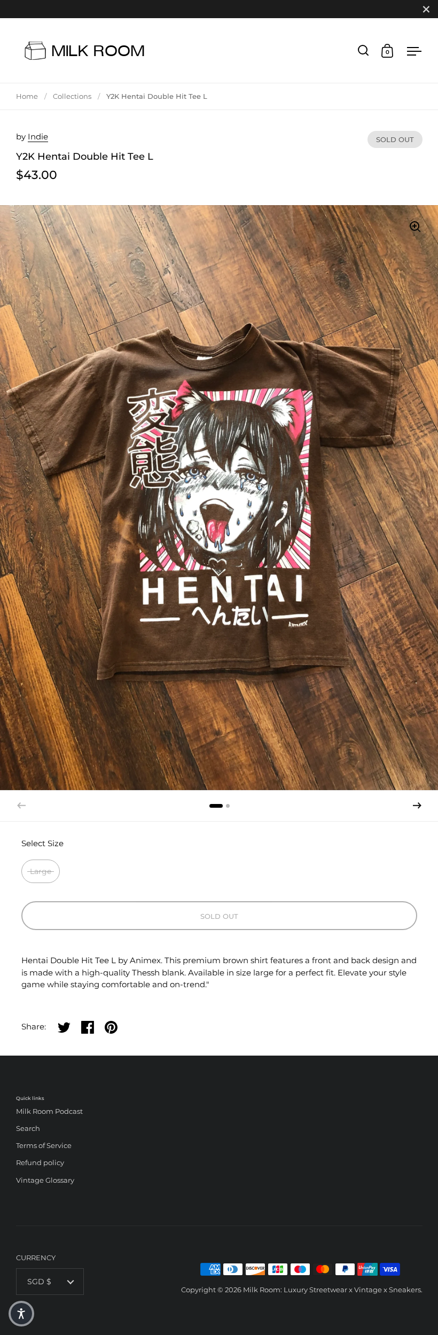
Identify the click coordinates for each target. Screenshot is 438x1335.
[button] (417, 805)
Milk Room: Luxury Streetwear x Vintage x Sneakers (332, 1289)
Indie (38, 136)
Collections (72, 96)
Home (27, 96)
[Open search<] (363, 50)
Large (40, 871)
